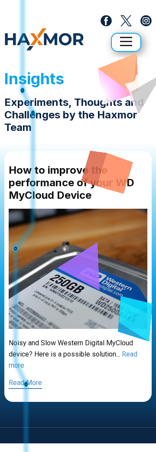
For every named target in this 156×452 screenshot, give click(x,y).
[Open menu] (126, 41)
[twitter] (125, 20)
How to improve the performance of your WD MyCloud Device (71, 182)
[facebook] (106, 20)
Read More (25, 383)
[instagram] (146, 20)
